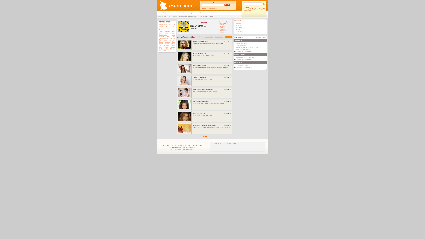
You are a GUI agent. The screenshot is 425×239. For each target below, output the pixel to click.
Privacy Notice (187, 145)
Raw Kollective (217, 143)
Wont (167, 48)
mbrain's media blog (186, 37)
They (173, 31)
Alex (174, 28)
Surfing (161, 43)
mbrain (204, 23)
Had (160, 33)
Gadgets (161, 36)
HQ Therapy (239, 27)
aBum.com (178, 149)
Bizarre (173, 47)
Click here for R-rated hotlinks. (244, 51)
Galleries (222, 26)
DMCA (195, 145)
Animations (223, 30)
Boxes (161, 42)
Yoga (173, 26)
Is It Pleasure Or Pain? (242, 65)
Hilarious (165, 40)
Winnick (168, 28)
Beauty (167, 47)
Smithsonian (166, 45)
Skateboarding (163, 38)
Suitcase (172, 38)
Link (230, 41)
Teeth (166, 33)
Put (174, 48)
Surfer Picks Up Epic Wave (243, 49)
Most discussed (219, 37)
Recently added (209, 37)
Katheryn (161, 28)
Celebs (206, 16)
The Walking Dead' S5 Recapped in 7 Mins (247, 47)
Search (200, 145)
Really (173, 45)
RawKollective (179, 147)
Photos (167, 29)
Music (175, 16)
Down (160, 50)
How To (200, 16)
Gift (174, 40)
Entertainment (193, 16)
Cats (256, 9)
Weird (160, 47)
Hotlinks (222, 27)
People (211, 16)
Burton (165, 24)
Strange (167, 43)
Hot (169, 24)
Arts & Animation (183, 16)
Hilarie (161, 24)
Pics (173, 24)
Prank (170, 40)
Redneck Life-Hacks (241, 43)
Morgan (161, 29)
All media (223, 23)
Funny (169, 16)
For (168, 36)
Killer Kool (238, 25)
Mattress (167, 42)
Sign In (174, 145)
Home (164, 145)
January (172, 29)
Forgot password (212, 8)
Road (173, 42)
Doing (167, 26)
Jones (161, 31)
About (168, 145)
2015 (173, 36)
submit (264, 37)
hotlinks (258, 37)
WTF (263, 9)
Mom (164, 50)
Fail (253, 9)
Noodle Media (239, 31)
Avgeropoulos (163, 35)
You (165, 48)
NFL (250, 9)
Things (173, 43)
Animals (161, 26)
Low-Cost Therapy (231, 143)
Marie (173, 33)
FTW (260, 9)
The (160, 45)
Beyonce (245, 9)
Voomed (238, 29)
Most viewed (228, 37)
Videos (222, 24)
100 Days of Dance (241, 45)
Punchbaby (239, 23)
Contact (179, 145)
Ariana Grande (247, 10)
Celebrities (167, 31)
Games (222, 32)
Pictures (222, 29)
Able (171, 48)
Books (161, 48)
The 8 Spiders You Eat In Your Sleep (245, 57)
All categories (162, 16)
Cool (173, 35)
